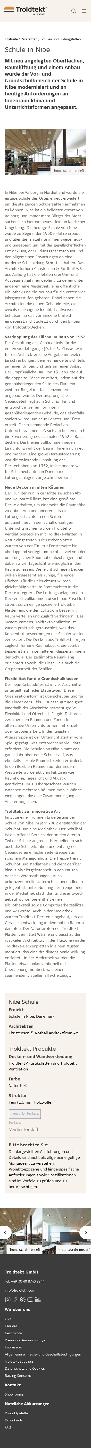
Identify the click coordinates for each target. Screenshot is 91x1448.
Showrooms (14, 1394)
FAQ (8, 1427)
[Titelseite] (25, 11)
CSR (8, 1318)
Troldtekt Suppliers (19, 1361)
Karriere (11, 1326)
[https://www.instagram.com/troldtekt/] (8, 1300)
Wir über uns (17, 1309)
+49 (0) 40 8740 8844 (27, 1281)
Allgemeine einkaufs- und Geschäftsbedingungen (43, 1354)
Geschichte (13, 1333)
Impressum (13, 1347)
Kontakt (13, 1384)
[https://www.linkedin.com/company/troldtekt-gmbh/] (38, 1300)
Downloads (14, 1420)
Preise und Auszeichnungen (26, 1340)
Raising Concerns (18, 1375)
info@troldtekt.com (20, 1290)
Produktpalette (16, 1413)
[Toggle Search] (74, 11)
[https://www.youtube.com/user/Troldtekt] (30, 1300)
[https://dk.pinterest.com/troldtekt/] (23, 1300)
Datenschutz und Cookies (25, 1368)
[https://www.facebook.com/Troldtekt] (15, 1300)
